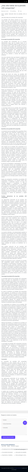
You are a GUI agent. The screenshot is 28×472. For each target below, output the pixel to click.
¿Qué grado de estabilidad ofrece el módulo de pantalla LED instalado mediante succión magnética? (21, 452)
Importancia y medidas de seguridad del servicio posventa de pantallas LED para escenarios (8, 455)
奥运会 (8, 446)
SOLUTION (4, 446)
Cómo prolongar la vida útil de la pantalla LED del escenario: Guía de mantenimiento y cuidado (21, 455)
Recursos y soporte (15, 446)
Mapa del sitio (18, 468)
